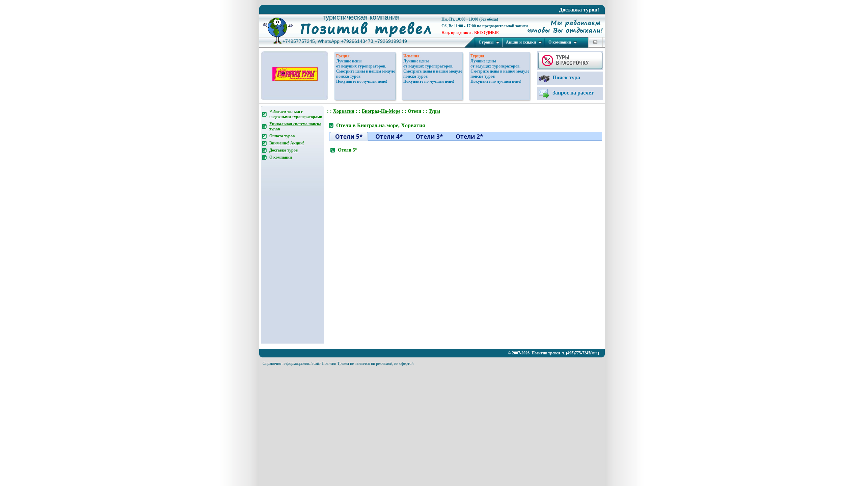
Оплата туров (282, 136)
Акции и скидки (521, 42)
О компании (559, 42)
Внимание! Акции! (286, 143)
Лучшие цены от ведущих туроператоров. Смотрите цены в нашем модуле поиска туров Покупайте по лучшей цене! (365, 71)
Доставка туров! (579, 9)
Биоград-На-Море (381, 111)
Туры (434, 111)
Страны (486, 42)
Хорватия (343, 111)
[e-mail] (595, 42)
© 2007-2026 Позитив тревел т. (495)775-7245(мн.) (553, 353)
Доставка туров (283, 150)
